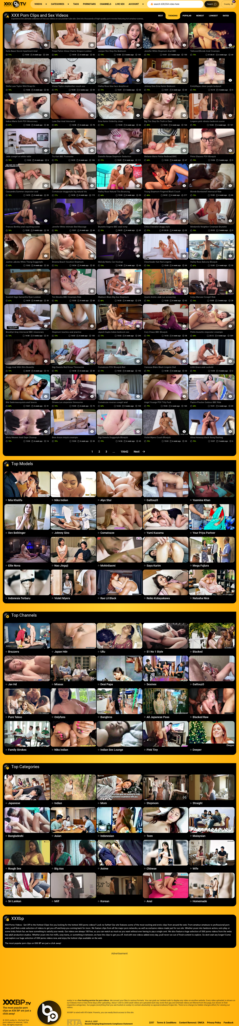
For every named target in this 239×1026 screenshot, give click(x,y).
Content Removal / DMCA (191, 1022)
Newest (200, 16)
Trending (173, 16)
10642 (124, 451)
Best (160, 16)
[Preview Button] (45, 45)
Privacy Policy (214, 1022)
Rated (226, 16)
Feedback (228, 1022)
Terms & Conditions (166, 1022)
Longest (213, 16)
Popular (187, 16)
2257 (151, 1022)
